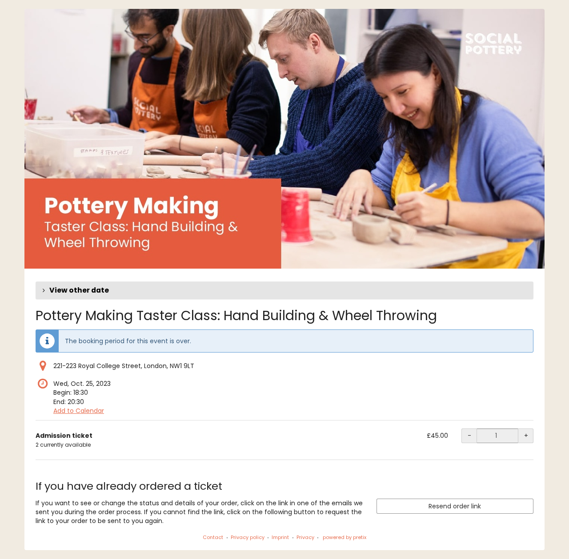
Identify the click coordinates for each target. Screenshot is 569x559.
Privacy (305, 537)
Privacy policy (247, 537)
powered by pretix (344, 537)
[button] (284, 290)
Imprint (280, 537)
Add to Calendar (78, 410)
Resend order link (455, 506)
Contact (213, 537)
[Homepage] (284, 139)
